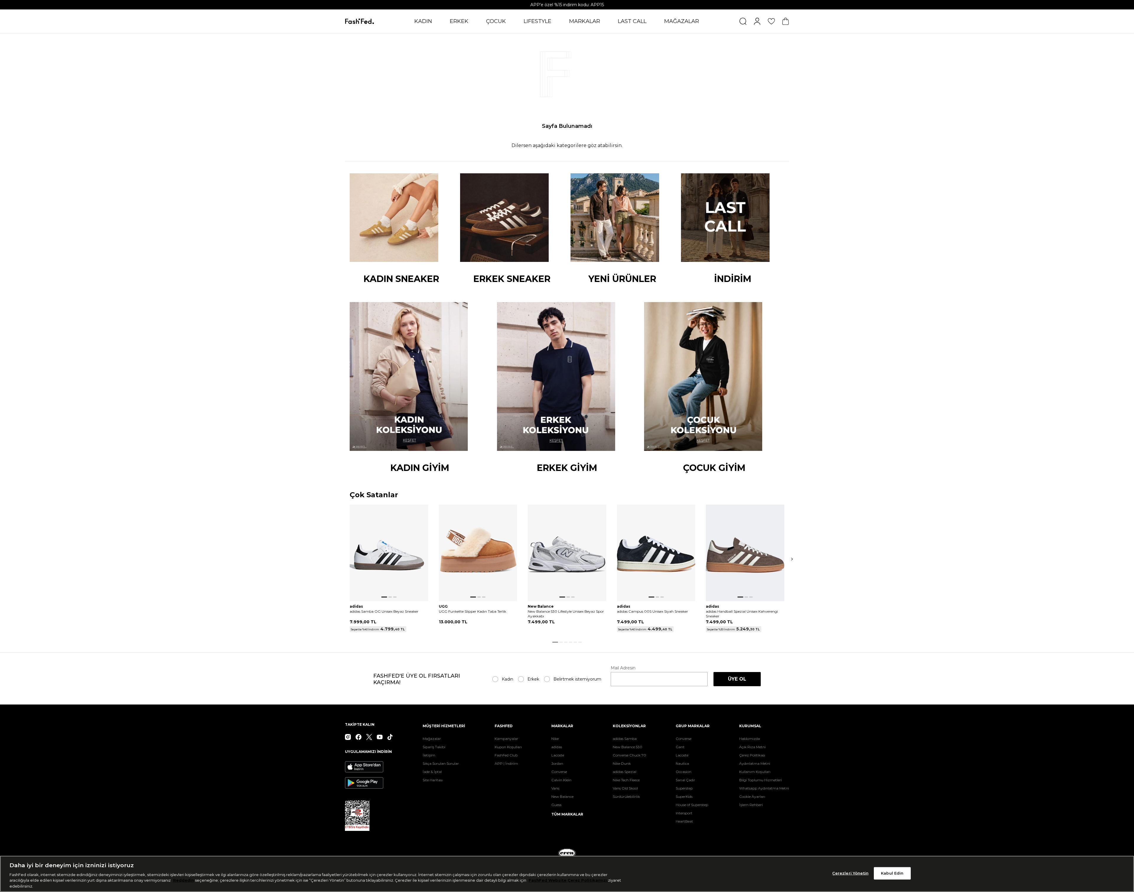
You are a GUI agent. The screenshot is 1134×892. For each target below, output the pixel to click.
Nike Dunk (622, 763)
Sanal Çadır (685, 780)
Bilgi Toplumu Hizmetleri (760, 780)
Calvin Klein (561, 780)
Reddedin (183, 880)
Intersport (684, 813)
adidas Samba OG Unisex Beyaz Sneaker (384, 611)
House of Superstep (692, 805)
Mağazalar (432, 738)
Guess (556, 805)
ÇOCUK (496, 21)
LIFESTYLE (537, 21)
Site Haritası (433, 780)
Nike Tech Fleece (626, 780)
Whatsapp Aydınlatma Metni (764, 788)
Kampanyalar (506, 738)
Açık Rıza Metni (752, 747)
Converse (559, 771)
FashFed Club (506, 755)
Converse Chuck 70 (629, 755)
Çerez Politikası (752, 755)
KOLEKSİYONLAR (629, 726)
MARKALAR (584, 21)
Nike (555, 738)
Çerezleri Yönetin (850, 873)
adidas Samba (625, 738)
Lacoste (557, 755)
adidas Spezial (624, 771)
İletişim (429, 755)
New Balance (562, 796)
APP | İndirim (506, 763)
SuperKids (684, 796)
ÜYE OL (737, 679)
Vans (555, 788)
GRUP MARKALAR (693, 726)
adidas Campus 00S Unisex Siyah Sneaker (652, 611)
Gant (680, 747)
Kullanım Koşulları (754, 771)
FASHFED (504, 726)
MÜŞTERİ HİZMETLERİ (444, 726)
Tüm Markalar (567, 814)
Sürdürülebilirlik (626, 796)
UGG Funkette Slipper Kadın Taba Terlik (472, 611)
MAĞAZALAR (681, 21)
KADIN (423, 21)
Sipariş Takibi (434, 747)
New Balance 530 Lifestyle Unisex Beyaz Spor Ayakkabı (566, 613)
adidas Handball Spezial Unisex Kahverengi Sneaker (742, 613)
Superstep (684, 788)
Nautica (682, 763)
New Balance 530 (627, 747)
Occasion (683, 771)
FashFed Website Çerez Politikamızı (568, 880)
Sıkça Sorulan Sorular (441, 763)
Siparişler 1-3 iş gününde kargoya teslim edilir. (567, 4)
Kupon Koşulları (508, 747)
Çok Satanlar (374, 495)
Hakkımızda (749, 738)
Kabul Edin (892, 873)
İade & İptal (432, 771)
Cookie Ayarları (752, 796)
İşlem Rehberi (751, 805)
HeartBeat (684, 821)
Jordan (557, 763)
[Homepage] (359, 21)
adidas (556, 747)
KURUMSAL (750, 726)
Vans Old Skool (625, 788)
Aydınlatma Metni (754, 763)
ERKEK (459, 21)
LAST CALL (632, 21)
